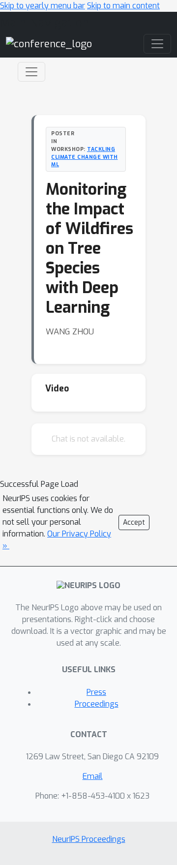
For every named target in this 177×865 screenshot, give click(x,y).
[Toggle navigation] (31, 72)
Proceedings (96, 704)
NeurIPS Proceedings (88, 839)
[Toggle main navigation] (157, 44)
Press (96, 692)
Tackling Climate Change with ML (84, 157)
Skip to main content (123, 5)
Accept (134, 522)
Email (93, 776)
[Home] (49, 43)
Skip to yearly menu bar (42, 5)
